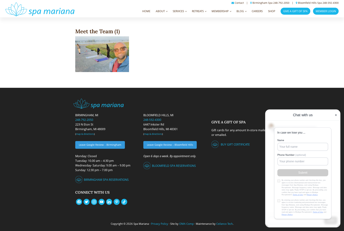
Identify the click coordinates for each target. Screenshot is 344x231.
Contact (239, 2)
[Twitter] (86, 201)
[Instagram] (94, 201)
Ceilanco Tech (224, 223)
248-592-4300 (330, 2)
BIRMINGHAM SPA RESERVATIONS (106, 180)
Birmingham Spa (262, 2)
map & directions (85, 134)
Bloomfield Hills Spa (310, 2)
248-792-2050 (281, 2)
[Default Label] (102, 201)
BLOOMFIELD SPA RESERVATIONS (174, 166)
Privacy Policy (159, 223)
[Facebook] (79, 201)
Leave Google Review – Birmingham (100, 144)
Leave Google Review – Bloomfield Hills (170, 144)
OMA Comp (186, 223)
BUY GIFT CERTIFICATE (235, 144)
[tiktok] (124, 201)
